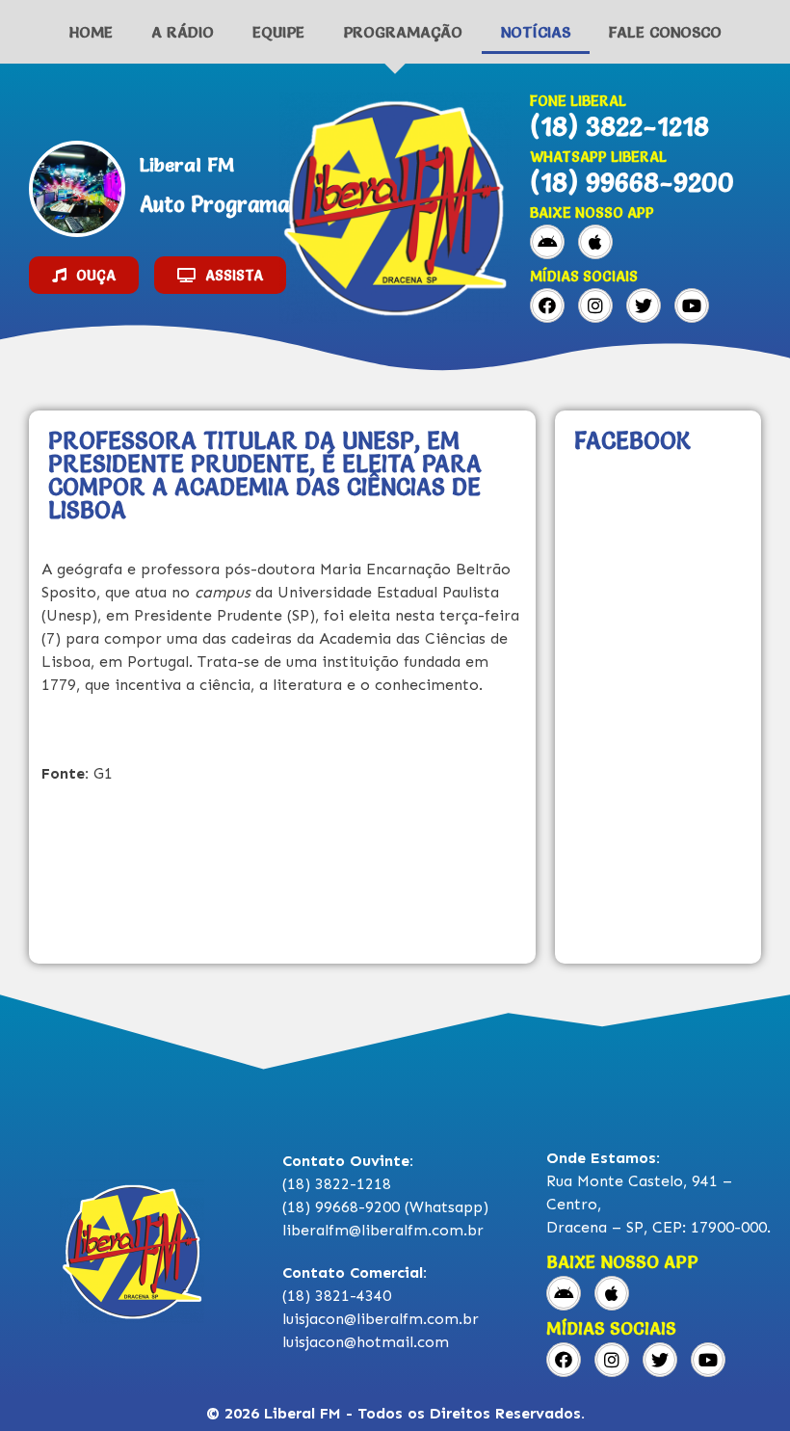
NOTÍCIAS (535, 31)
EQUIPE (278, 31)
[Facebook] (547, 305)
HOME (91, 31)
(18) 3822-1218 (619, 126)
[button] (84, 275)
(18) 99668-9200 (632, 182)
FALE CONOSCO (665, 31)
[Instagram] (595, 305)
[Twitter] (643, 305)
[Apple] (595, 242)
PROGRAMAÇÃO (402, 31)
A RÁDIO (182, 31)
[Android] (547, 242)
